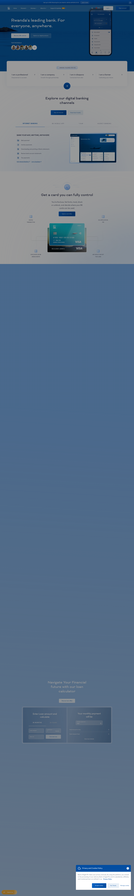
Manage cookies (124, 885)
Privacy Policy (107, 879)
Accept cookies (99, 885)
